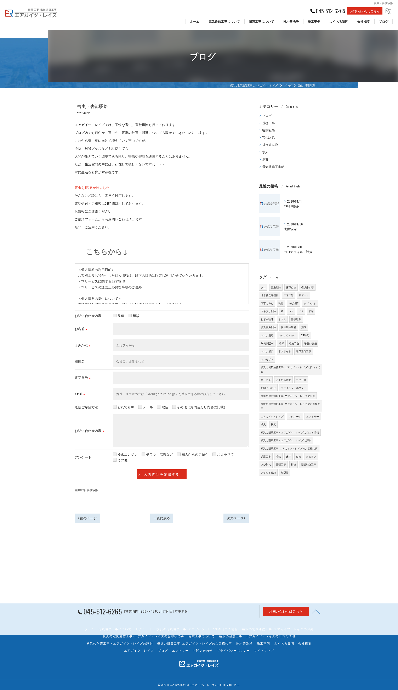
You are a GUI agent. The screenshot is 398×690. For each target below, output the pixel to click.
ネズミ (282, 319)
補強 (293, 464)
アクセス (301, 380)
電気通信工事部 (273, 166)
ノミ (300, 311)
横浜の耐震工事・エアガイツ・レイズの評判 (286, 440)
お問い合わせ (268, 387)
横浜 (273, 424)
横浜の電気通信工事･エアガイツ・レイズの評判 (288, 396)
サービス (266, 380)
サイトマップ (264, 650)
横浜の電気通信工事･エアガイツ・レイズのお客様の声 (290, 406)
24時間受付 (267, 343)
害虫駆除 (80, 490)
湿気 (278, 456)
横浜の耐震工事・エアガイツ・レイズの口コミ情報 (290, 432)
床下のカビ (267, 303)
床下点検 (291, 287)
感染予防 (294, 343)
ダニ (263, 287)
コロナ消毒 (267, 335)
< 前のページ (87, 518)
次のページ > (236, 518)
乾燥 (280, 303)
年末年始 (289, 295)
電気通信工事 (303, 351)
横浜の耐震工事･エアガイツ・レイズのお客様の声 (289, 448)
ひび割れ (266, 464)
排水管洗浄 (270, 144)
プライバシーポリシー (293, 387)
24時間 (305, 335)
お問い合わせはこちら (365, 11)
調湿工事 (266, 456)
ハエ (291, 311)
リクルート (295, 416)
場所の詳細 (310, 343)
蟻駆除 (285, 472)
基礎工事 (268, 123)
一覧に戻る (161, 518)
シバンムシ (310, 303)
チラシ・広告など (159, 454)
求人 (265, 152)
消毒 (265, 159)
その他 (123, 460)
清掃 (281, 343)
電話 (164, 407)
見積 (121, 315)
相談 (136, 315)
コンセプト (267, 359)
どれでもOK (126, 407)
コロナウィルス (287, 335)
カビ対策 (294, 303)
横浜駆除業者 (288, 327)
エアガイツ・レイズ (272, 416)
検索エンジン (128, 454)
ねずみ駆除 (267, 319)
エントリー (312, 416)
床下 (288, 456)
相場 (311, 311)
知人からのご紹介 (195, 454)
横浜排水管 (307, 287)
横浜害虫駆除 (268, 327)
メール (148, 407)
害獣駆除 (92, 490)
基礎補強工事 (308, 464)
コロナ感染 (267, 351)
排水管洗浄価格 (269, 295)
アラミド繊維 (268, 472)
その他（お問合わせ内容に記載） (202, 407)
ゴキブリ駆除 (268, 311)
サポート (304, 295)
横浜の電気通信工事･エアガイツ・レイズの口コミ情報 (290, 369)
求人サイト (284, 351)
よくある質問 (283, 380)
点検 (298, 456)
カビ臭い (311, 456)
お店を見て (225, 454)
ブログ (267, 115)
